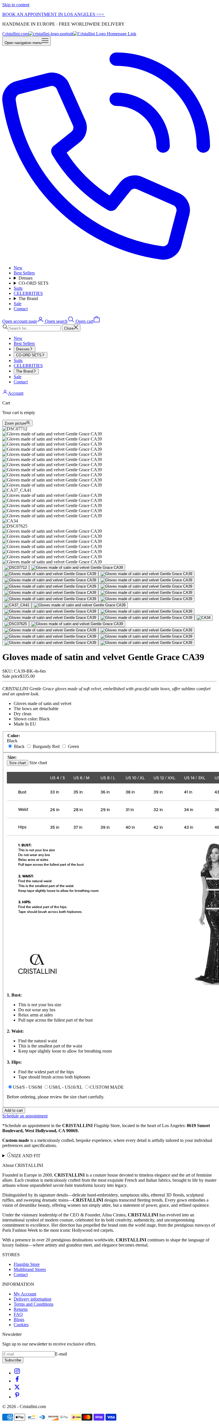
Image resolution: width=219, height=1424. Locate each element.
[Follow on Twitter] (17, 1388)
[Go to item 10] (146, 593)
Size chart (17, 763)
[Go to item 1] (15, 568)
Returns (21, 1309)
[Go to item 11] (50, 599)
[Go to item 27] (146, 643)
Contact (21, 308)
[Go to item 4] (146, 574)
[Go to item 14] (80, 605)
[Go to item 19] (203, 618)
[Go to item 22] (50, 630)
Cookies (21, 1324)
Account (15, 393)
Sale (17, 303)
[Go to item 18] (146, 618)
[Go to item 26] (50, 643)
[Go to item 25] (146, 636)
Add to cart (14, 1110)
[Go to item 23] (146, 630)
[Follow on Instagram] (17, 1373)
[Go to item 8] (146, 586)
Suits (18, 288)
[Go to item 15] (50, 611)
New (18, 267)
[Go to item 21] (77, 624)
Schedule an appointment (25, 1115)
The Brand (28, 298)
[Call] (109, 258)
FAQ (18, 1314)
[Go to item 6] (146, 580)
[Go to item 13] (17, 605)
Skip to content (15, 4)
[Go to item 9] (50, 593)
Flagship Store (27, 1264)
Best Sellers (24, 272)
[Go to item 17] (50, 618)
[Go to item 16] (146, 611)
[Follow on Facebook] (17, 1380)
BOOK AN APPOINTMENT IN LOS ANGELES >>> (53, 14)
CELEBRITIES (28, 293)
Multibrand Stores (30, 1269)
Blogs (19, 1319)
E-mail (61, 1353)
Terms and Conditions (33, 1304)
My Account (25, 1293)
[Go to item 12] (146, 599)
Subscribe (13, 1360)
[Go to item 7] (50, 586)
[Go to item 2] (77, 568)
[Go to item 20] (15, 624)
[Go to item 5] (50, 580)
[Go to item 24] (50, 636)
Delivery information (32, 1299)
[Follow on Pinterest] (17, 1396)
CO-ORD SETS (33, 283)
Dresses (26, 278)
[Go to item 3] (50, 574)
